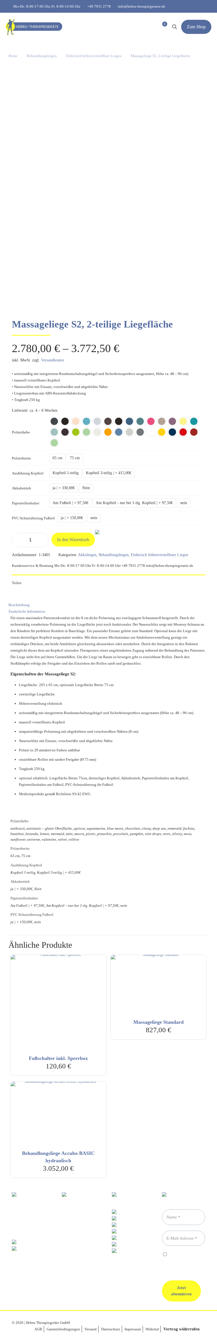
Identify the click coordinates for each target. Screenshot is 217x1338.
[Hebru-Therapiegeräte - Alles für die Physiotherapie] (34, 27)
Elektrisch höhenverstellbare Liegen (93, 56)
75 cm (75, 458)
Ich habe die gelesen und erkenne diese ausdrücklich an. (182, 1261)
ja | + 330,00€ (64, 488)
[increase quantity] (42, 540)
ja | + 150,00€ (72, 518)
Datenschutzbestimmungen (182, 1259)
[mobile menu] (136, 27)
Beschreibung (19, 605)
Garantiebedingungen (63, 1329)
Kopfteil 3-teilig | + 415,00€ (108, 473)
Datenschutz (110, 1329)
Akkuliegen (87, 555)
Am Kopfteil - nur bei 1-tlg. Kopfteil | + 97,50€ (134, 503)
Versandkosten (52, 360)
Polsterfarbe (21, 432)
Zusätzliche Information (26, 611)
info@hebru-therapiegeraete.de (141, 6)
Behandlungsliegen (42, 56)
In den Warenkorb (73, 539)
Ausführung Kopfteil (28, 473)
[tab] (108, 605)
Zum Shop (196, 26)
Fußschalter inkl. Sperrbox (58, 1058)
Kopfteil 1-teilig (66, 473)
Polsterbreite (21, 458)
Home (13, 56)
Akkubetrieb (21, 488)
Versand (90, 1329)
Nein (86, 488)
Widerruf (152, 1329)
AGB (38, 1329)
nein (183, 503)
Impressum (133, 1329)
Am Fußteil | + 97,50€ (70, 503)
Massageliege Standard (158, 1022)
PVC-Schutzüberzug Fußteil (33, 518)
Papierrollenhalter (25, 503)
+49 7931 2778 (99, 6)
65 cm (57, 458)
